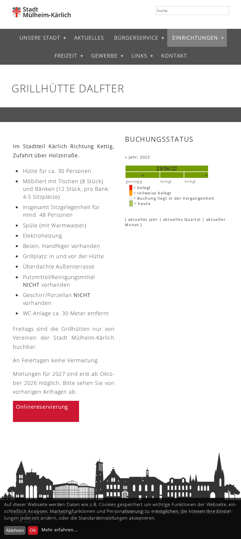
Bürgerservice (136, 37)
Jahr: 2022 (139, 157)
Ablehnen (15, 530)
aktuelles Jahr (143, 219)
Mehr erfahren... (59, 530)
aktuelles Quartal (182, 219)
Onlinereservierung (42, 406)
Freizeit (65, 55)
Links (139, 55)
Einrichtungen (195, 37)
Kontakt (174, 55)
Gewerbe (104, 55)
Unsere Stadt (39, 37)
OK (33, 530)
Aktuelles (89, 37)
